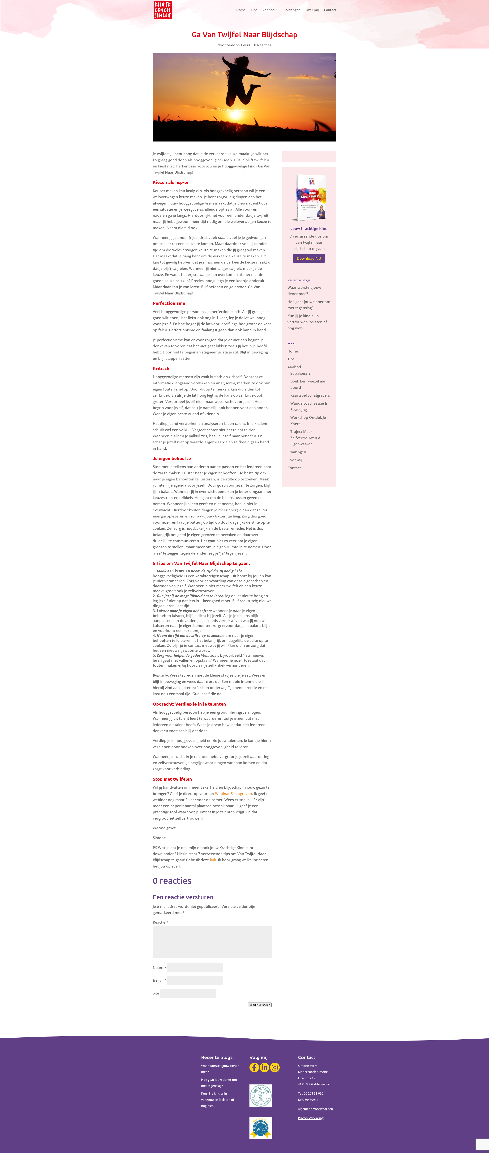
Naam (159, 967)
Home (241, 10)
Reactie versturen (259, 1005)
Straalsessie (300, 373)
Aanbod (268, 10)
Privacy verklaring (311, 1118)
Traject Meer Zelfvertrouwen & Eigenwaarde (305, 437)
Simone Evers (238, 45)
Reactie (160, 922)
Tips (254, 10)
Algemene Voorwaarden (315, 1109)
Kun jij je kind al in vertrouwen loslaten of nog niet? (307, 322)
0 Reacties (262, 45)
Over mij (312, 10)
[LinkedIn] (264, 1067)
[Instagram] (275, 1067)
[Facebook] (254, 1067)
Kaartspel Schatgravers (310, 395)
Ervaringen (292, 10)
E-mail (159, 980)
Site (156, 993)
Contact (330, 10)
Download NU (309, 258)
